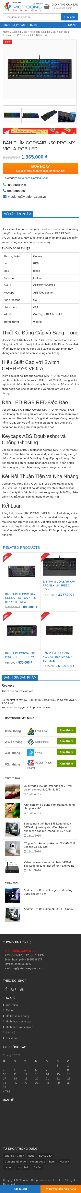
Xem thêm (66, 730)
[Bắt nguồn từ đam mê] (23, 6)
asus (31, 1155)
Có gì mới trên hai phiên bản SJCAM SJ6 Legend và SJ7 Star (49, 845)
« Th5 (6, 1091)
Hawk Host (41, 730)
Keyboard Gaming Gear (42, 31)
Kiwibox (64, 1161)
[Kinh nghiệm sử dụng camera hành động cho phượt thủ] (12, 810)
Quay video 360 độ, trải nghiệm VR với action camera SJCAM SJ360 (48, 787)
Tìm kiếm (69, 16)
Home (6, 31)
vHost (38, 752)
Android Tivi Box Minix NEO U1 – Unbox (48, 908)
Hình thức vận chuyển (19, 1027)
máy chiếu (23, 1167)
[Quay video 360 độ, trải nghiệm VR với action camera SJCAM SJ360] (12, 791)
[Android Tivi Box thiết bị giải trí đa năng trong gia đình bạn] (12, 895)
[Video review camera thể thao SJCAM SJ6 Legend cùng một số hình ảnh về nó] (12, 867)
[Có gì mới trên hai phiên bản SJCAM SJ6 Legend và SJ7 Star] (12, 848)
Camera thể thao (15, 1161)
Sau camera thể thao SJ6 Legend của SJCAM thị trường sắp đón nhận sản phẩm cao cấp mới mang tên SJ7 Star (47, 827)
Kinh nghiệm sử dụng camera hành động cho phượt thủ (49, 806)
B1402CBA (45, 1155)
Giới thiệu (12, 1004)
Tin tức (10, 1010)
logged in (23, 707)
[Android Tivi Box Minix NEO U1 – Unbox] (12, 914)
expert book (37, 1161)
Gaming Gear (19, 31)
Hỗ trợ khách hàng (17, 1016)
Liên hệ (10, 1032)
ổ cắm (37, 1167)
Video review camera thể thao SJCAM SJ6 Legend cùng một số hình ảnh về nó (49, 864)
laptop (8, 1167)
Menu (71, 25)
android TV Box (14, 1155)
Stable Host (42, 741)
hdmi (52, 1161)
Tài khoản (12, 1038)
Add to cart (20, 1188)
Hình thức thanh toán (19, 1021)
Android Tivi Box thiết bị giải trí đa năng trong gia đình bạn (48, 891)
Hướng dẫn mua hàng (62, 1188)
